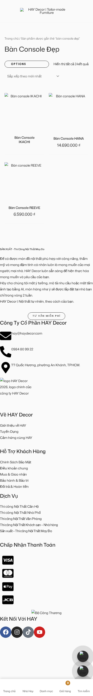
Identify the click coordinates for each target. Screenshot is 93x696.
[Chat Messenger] (82, 656)
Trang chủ (12, 38)
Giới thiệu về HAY (13, 425)
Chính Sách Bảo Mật (15, 462)
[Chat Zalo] (82, 671)
